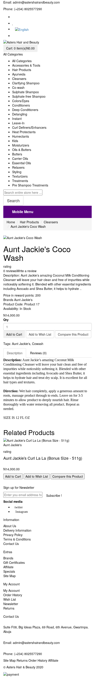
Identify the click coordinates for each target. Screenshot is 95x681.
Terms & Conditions (17, 539)
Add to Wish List (40, 334)
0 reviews (10, 271)
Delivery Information (17, 530)
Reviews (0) (38, 353)
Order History (12, 595)
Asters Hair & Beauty (20, 667)
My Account (11, 590)
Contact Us (11, 543)
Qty (6, 319)
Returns (8, 608)
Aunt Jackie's (23, 299)
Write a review (26, 271)
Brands (8, 558)
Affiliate (8, 567)
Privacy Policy (13, 535)
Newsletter (10, 604)
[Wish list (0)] (12, 23)
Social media (13, 501)
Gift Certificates (14, 562)
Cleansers (51, 222)
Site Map (9, 576)
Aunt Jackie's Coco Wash (28, 226)
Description (15, 353)
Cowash (37, 343)
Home (11, 222)
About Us (9, 526)
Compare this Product (73, 334)
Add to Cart (14, 334)
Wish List (9, 599)
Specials (9, 571)
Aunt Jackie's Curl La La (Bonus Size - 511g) (42, 458)
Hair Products (29, 222)
